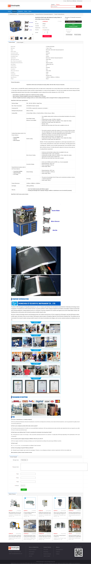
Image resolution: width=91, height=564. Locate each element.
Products (57, 4)
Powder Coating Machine (59, 14)
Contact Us (58, 551)
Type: (12, 49)
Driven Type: (13, 51)
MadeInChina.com (13, 14)
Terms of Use (46, 549)
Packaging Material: (15, 54)
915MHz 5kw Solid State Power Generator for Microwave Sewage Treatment (45, 513)
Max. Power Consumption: (16, 61)
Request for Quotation (32, 549)
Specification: (14, 77)
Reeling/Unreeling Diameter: (17, 62)
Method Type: (14, 67)
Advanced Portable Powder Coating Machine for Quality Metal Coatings (75, 536)
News (25, 11)
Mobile (75, 0)
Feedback (57, 553)
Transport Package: (15, 75)
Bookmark (80, 0)
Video (30, 11)
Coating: (12, 72)
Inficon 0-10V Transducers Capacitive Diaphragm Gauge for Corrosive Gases (60, 513)
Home (9, 11)
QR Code (70, 0)
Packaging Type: (14, 56)
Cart (65, 0)
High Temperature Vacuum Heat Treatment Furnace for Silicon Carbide (15, 513)
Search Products (31, 551)
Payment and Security (47, 553)
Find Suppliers (31, 553)
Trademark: (13, 73)
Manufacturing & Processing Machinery (26, 14)
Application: (13, 57)
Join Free (30, 556)
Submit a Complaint (47, 556)
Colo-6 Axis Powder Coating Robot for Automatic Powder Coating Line (15, 536)
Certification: (13, 65)
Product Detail (12, 42)
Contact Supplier (20, 42)
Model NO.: (13, 46)
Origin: (12, 78)
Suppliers (53, 4)
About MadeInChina (59, 549)
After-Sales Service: (15, 59)
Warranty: (13, 48)
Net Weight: (13, 64)
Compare (60, 21)
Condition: (13, 69)
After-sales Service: (15, 70)
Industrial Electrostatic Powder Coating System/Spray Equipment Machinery (30, 536)
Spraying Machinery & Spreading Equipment (44, 14)
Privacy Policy (46, 551)
